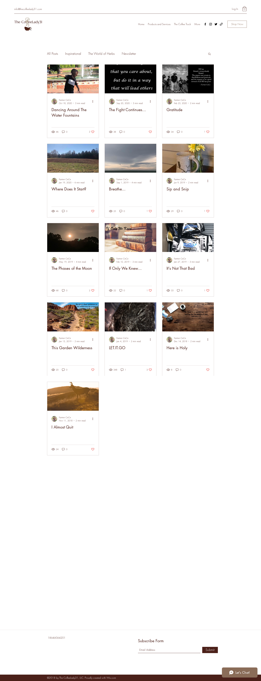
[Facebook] (205, 24)
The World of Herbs (101, 53)
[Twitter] (216, 24)
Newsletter (129, 53)
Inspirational (73, 53)
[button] (244, 8)
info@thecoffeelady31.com (28, 9)
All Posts (52, 53)
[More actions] (94, 101)
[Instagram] (210, 24)
